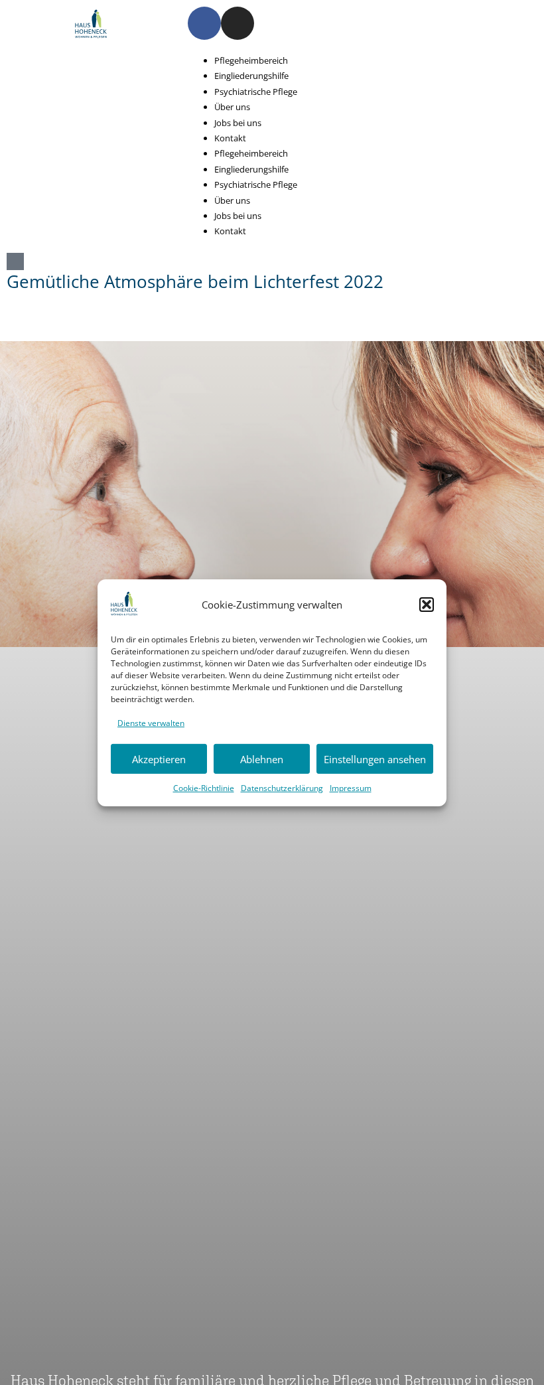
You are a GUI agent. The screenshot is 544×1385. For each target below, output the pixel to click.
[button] (426, 604)
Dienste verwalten (150, 723)
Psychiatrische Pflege (255, 92)
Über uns (232, 107)
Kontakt (230, 138)
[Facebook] (204, 23)
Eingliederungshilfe (251, 76)
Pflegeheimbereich (251, 60)
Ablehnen (261, 759)
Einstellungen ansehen (375, 759)
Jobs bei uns (237, 123)
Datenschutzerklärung (282, 788)
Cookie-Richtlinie (203, 788)
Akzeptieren (159, 759)
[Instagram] (237, 23)
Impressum (351, 788)
